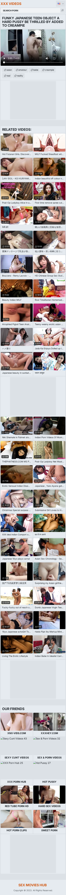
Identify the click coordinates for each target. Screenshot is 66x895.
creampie (49, 70)
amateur (22, 70)
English (60, 4)
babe (35, 70)
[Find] (62, 10)
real (8, 75)
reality (20, 75)
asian (9, 70)
